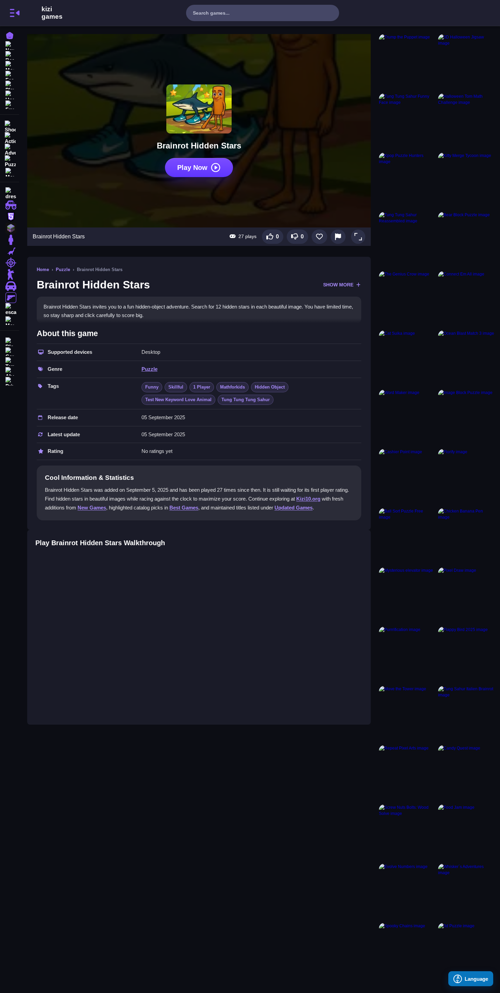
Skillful (175, 387)
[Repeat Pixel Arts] (407, 773)
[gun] (9, 297)
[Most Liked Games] (9, 64)
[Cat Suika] (407, 358)
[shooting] (9, 263)
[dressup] (9, 193)
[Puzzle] (9, 161)
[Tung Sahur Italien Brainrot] (466, 714)
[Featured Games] (9, 74)
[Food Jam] (466, 832)
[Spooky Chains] (407, 951)
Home (43, 269)
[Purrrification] (407, 655)
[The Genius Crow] (407, 299)
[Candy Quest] (466, 773)
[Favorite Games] (9, 104)
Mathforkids (232, 387)
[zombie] (9, 274)
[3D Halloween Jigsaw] (466, 62)
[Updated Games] (9, 94)
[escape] (9, 309)
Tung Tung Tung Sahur (245, 399)
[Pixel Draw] (466, 595)
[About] (9, 371)
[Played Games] (9, 84)
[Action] (9, 137)
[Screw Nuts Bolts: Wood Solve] (407, 832)
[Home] (9, 35)
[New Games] (9, 45)
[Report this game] (338, 237)
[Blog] (9, 341)
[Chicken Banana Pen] (466, 536)
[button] (358, 236)
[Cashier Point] (407, 477)
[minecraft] (9, 228)
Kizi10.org (308, 499)
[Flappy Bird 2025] (466, 655)
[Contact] (9, 351)
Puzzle (63, 269)
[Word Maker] (407, 418)
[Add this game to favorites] (319, 237)
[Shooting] (9, 126)
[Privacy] (9, 380)
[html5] (9, 216)
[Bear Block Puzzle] (466, 240)
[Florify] (466, 477)
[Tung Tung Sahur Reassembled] (407, 240)
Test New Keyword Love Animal (178, 399)
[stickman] (9, 240)
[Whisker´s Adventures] (466, 892)
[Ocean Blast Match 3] (466, 358)
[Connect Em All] (466, 299)
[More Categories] (9, 171)
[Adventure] (9, 149)
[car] (9, 286)
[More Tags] (9, 320)
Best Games (183, 507)
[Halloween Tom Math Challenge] (466, 121)
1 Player (201, 387)
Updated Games (293, 507)
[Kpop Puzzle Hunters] (407, 181)
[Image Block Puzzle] (466, 418)
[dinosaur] (9, 251)
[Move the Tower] (407, 714)
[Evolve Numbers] (407, 892)
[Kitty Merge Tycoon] (466, 181)
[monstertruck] (9, 205)
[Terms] (9, 361)
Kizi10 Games (52, 13)
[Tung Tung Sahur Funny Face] (407, 121)
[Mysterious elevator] (407, 595)
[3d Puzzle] (466, 951)
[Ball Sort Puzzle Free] (407, 536)
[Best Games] (9, 55)
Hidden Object (270, 387)
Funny (152, 387)
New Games (92, 507)
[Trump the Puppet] (407, 62)
